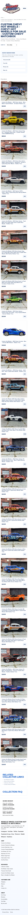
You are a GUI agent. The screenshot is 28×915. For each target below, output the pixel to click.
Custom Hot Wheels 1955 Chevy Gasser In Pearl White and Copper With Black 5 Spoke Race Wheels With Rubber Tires (14, 640)
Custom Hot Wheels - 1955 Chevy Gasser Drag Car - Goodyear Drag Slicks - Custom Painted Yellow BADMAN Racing (13, 132)
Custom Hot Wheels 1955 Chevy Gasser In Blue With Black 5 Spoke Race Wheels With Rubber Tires (13, 730)
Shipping (3, 881)
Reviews (3, 897)
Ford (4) (5, 63)
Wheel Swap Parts (5, 855)
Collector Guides (5, 866)
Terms (11, 912)
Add (25, 106)
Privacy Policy (5, 912)
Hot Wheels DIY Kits (6, 851)
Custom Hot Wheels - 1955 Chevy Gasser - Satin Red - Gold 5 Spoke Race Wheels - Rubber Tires (14, 371)
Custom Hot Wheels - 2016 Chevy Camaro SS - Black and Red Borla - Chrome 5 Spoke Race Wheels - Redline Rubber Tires (13, 670)
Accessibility (4, 899)
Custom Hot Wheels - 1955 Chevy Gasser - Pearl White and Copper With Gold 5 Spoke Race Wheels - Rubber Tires (14, 222)
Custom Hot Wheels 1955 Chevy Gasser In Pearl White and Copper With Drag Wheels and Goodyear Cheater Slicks (14, 282)
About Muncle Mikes (9, 781)
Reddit (23, 834)
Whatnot (3, 836)
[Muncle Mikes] (11, 8)
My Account (4, 903)
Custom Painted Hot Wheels (8, 845)
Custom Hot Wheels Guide (7, 873)
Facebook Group (6, 834)
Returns (3, 884)
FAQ (2, 886)
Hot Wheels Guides (9, 779)
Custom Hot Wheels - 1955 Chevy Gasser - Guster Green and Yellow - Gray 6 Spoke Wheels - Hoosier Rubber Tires (14, 312)
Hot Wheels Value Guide (7, 868)
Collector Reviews (8, 782)
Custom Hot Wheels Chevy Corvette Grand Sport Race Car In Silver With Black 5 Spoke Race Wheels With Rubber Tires (14, 760)
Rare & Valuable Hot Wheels (8, 875)
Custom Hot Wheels (6, 843)
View (25, 434)
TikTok (15, 831)
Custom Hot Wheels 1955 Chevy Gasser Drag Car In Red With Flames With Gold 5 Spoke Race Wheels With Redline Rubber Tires (14, 252)
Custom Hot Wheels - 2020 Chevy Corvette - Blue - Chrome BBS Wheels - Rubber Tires (14, 342)
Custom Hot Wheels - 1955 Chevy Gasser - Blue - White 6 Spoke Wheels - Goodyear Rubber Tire (14, 103)
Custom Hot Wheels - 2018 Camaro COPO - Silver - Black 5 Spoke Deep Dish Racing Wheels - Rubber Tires (14, 192)
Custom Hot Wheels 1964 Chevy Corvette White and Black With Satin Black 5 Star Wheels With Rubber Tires (13, 430)
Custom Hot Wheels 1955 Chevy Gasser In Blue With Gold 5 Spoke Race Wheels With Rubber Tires (13, 550)
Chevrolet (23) (6, 59)
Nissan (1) (5, 66)
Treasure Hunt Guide (6, 870)
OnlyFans (9, 836)
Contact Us (3, 888)
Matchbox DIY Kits (5, 853)
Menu (24, 8)
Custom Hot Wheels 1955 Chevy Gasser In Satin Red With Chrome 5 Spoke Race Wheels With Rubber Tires (14, 520)
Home (2, 17)
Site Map (3, 901)
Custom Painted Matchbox (7, 849)
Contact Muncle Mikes (9, 784)
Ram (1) (5, 70)
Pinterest (17, 834)
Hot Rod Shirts (4, 859)
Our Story (3, 895)
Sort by (3, 44)
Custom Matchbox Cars (6, 847)
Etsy (12, 834)
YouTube (10, 831)
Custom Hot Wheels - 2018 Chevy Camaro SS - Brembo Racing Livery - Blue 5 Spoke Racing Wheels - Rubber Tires (13, 460)
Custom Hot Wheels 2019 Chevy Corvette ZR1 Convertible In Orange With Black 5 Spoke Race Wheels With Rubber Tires (14, 610)
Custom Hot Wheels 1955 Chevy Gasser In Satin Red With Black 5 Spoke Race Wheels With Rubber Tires (14, 490)
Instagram (4, 831)
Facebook (21, 831)
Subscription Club (5, 857)
